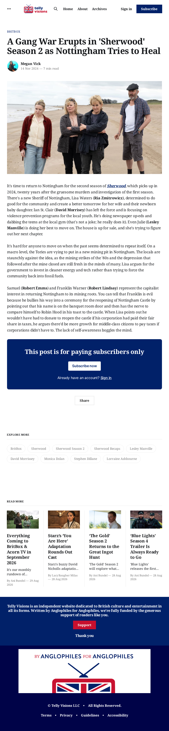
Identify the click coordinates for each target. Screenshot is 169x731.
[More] (9, 8)
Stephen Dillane (85, 459)
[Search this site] (55, 8)
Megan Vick (31, 63)
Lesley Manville (141, 448)
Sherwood (38, 448)
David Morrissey (23, 459)
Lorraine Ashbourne (122, 459)
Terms (46, 715)
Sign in (126, 9)
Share (85, 400)
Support (84, 625)
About (82, 9)
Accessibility (117, 715)
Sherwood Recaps (107, 448)
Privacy (66, 715)
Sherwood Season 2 (70, 448)
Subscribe (149, 9)
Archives (99, 9)
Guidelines (90, 715)
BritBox (13, 31)
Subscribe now (84, 366)
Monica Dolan (54, 459)
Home (68, 9)
